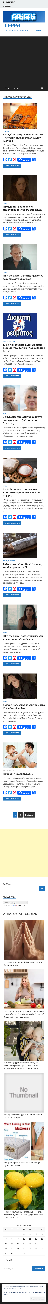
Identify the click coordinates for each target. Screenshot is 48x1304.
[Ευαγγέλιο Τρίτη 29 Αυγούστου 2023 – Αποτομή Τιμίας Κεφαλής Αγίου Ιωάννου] (24, 116)
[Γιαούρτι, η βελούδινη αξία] (24, 755)
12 (36, 1239)
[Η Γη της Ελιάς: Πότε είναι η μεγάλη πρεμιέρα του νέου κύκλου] (24, 617)
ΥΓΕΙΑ (5, 414)
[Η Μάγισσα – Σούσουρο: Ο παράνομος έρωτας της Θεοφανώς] (24, 188)
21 (6, 1248)
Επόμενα (29, 815)
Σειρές (5, 203)
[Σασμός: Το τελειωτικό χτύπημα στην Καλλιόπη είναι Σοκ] (24, 686)
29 (12, 1253)
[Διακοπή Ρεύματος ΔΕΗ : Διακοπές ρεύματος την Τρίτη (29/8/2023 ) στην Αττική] (24, 326)
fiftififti (12, 26)
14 (6, 1243)
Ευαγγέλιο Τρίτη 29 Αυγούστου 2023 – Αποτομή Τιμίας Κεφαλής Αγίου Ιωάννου (23, 137)
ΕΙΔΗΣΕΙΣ (6, 341)
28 (6, 1253)
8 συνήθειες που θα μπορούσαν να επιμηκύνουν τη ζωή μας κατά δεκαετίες (22, 420)
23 (18, 1248)
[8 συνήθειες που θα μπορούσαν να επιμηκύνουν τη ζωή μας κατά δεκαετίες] (24, 398)
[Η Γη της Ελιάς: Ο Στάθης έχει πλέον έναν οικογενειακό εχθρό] (24, 257)
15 (12, 1243)
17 (24, 1243)
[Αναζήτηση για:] (24, 1268)
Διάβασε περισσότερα (11, 165)
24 (24, 1248)
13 (42, 1239)
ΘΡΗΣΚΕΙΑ (6, 131)
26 (36, 1248)
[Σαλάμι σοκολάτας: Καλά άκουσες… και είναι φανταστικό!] (24, 545)
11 (30, 1239)
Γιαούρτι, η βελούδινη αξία (18, 773)
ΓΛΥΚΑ (5, 561)
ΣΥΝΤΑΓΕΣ (11, 561)
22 (12, 1248)
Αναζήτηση (7, 884)
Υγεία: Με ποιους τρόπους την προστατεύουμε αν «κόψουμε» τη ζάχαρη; (22, 492)
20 (42, 1243)
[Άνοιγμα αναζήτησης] (42, 88)
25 (30, 1248)
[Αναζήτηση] (42, 888)
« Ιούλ (5, 1260)
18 (30, 1243)
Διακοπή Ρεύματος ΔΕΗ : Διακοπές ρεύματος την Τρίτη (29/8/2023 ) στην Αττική (24, 347)
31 (24, 1253)
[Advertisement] (24, 60)
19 (36, 1243)
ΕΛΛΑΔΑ (12, 341)
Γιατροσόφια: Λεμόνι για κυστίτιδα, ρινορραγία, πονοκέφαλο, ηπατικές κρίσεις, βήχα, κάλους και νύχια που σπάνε (23, 1214)
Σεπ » (11, 1260)
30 (18, 1253)
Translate (21, 905)
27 (42, 1248)
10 (24, 1239)
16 (18, 1243)
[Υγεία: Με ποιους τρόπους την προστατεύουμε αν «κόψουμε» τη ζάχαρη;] (24, 470)
